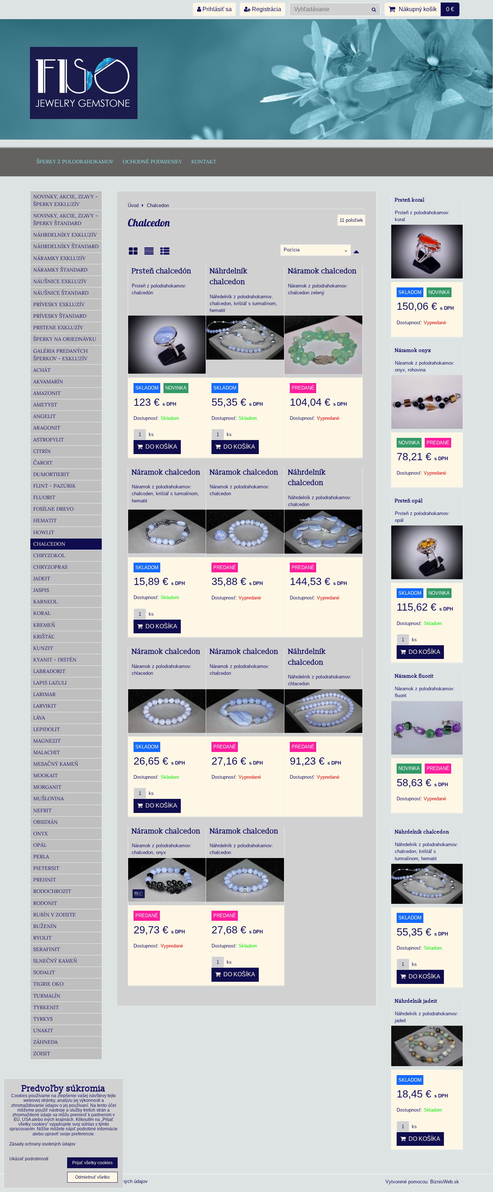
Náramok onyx (413, 350)
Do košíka (160, 447)
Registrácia (265, 9)
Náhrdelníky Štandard (66, 246)
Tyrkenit (46, 1007)
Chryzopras (50, 567)
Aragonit (46, 428)
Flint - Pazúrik (54, 486)
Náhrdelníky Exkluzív (65, 235)
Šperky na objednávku (64, 339)
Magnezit (47, 741)
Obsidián (45, 822)
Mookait (45, 775)
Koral (42, 613)
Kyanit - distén (55, 659)
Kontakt (203, 161)
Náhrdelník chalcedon (422, 832)
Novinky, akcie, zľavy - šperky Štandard (65, 219)
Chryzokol (49, 555)
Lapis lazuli (50, 682)
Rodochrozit (52, 891)
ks (150, 434)
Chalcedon (49, 544)
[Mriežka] (133, 253)
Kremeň (44, 625)
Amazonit (47, 393)
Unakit (43, 1030)
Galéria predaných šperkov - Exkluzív (60, 355)
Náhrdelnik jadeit (416, 1001)
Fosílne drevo (53, 509)
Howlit (43, 532)
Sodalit (44, 972)
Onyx (40, 833)
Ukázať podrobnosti (28, 1159)
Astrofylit (48, 439)
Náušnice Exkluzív (60, 281)
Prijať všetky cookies (92, 1162)
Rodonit (45, 903)
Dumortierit (51, 474)
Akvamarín (48, 381)
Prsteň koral (409, 200)
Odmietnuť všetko (92, 1177)
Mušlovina (48, 798)
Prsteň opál (409, 501)
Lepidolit (46, 729)
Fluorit (44, 497)
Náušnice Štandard (60, 293)
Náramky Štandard (60, 270)
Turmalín (46, 996)
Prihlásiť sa (216, 9)
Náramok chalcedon (322, 271)
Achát (42, 370)
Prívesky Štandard (59, 316)
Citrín (42, 451)
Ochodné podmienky (152, 161)
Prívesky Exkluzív (58, 304)
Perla (41, 856)
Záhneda (45, 1042)
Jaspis (41, 590)
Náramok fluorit (414, 676)
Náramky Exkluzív (59, 258)
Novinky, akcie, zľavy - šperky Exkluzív (65, 200)
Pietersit (46, 868)
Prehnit (44, 879)
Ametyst (45, 404)
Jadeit (41, 578)
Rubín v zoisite (54, 914)
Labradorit (49, 671)
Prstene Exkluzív (58, 327)
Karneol (45, 601)
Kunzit (43, 648)
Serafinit (46, 949)
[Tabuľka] (165, 253)
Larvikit (44, 706)
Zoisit (41, 1053)
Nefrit (42, 810)
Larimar (44, 694)
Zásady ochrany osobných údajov (42, 1144)
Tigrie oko (48, 984)
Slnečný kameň (55, 961)
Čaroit (42, 462)
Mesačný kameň (55, 764)
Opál (40, 845)
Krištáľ (43, 636)
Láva (39, 717)
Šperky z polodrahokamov (74, 161)
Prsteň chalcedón (161, 271)
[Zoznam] (149, 253)
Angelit (44, 416)
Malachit (46, 752)
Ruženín (45, 926)
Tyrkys (43, 1019)
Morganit (47, 787)
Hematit (45, 520)
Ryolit (42, 937)
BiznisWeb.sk (444, 1181)
